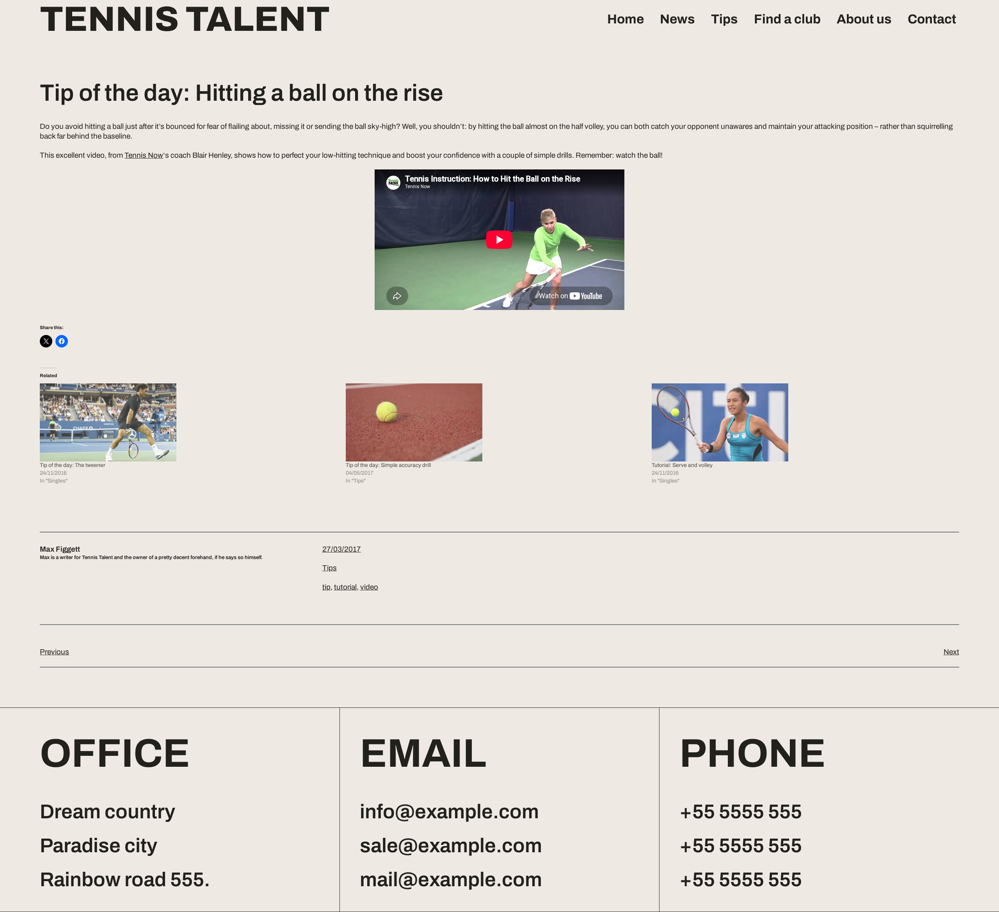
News (677, 19)
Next (951, 652)
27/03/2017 (341, 549)
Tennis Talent (185, 19)
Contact (932, 19)
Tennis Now (143, 155)
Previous (54, 652)
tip (326, 587)
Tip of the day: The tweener (72, 465)
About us (864, 19)
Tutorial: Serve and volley (682, 465)
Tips (724, 19)
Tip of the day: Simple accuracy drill (388, 465)
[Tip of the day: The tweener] (189, 422)
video (369, 587)
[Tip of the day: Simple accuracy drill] (495, 422)
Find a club (787, 19)
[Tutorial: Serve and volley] (801, 422)
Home (625, 19)
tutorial (345, 587)
